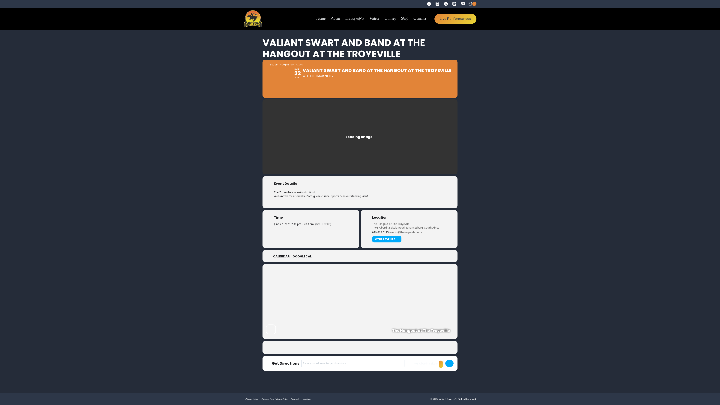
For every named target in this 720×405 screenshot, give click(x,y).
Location (380, 217)
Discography (354, 19)
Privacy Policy (251, 399)
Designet (306, 399)
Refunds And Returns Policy (275, 399)
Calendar (281, 256)
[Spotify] (446, 4)
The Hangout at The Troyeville (390, 224)
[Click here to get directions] (449, 363)
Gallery (390, 19)
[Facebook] (429, 4)
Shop (404, 19)
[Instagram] (437, 4)
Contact (419, 19)
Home (321, 19)
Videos (375, 19)
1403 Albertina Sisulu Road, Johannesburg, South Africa (405, 227)
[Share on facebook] (341, 347)
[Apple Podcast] (454, 4)
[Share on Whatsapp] (369, 347)
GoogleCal (302, 256)
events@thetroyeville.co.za (405, 232)
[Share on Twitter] (350, 347)
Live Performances (455, 19)
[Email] (462, 4)
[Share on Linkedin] (360, 347)
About (335, 19)
